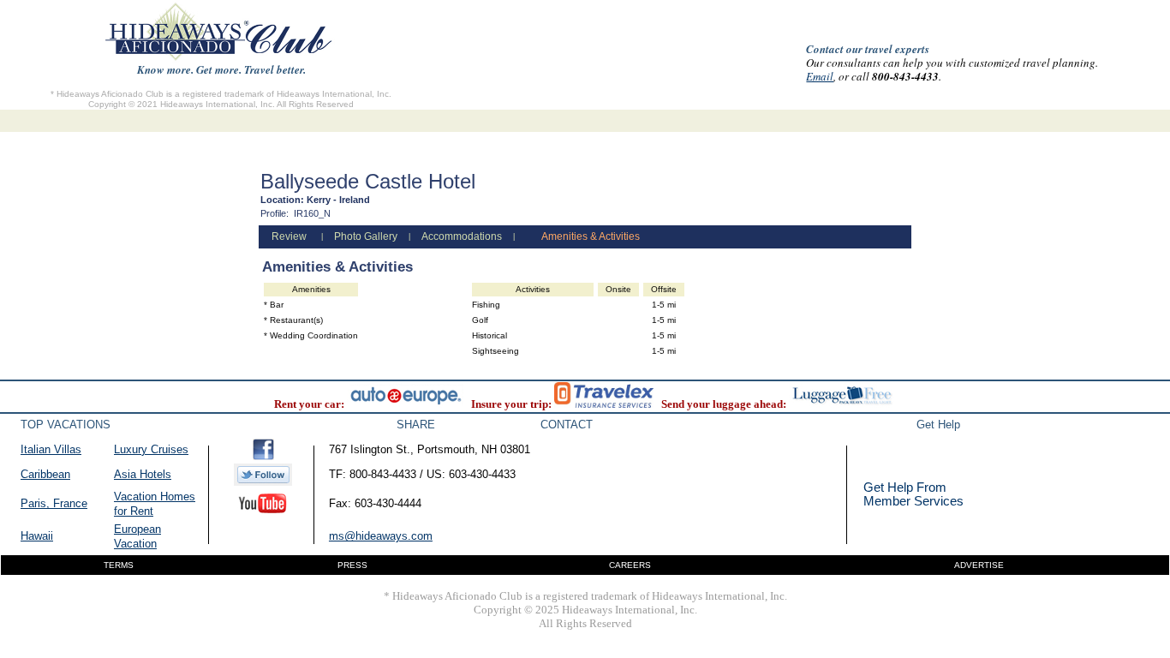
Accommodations (461, 236)
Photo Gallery (365, 236)
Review (289, 236)
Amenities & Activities (590, 236)
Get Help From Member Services (913, 494)
